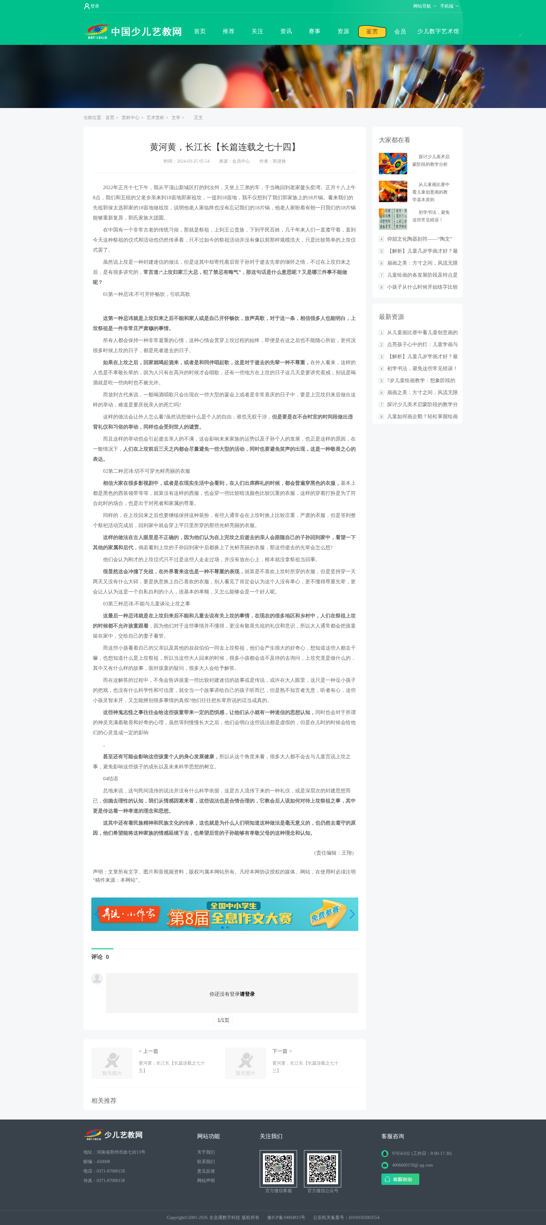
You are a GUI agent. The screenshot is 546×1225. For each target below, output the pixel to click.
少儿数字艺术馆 (438, 31)
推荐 (229, 31)
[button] (222, 927)
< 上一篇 (172, 1059)
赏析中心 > (132, 117)
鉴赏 (372, 31)
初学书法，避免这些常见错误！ (422, 368)
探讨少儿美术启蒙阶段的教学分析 (422, 404)
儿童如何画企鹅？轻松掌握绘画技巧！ (422, 416)
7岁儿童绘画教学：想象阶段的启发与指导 (421, 380)
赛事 (315, 31)
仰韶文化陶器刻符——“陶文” (419, 239)
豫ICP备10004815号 (287, 1217)
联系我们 (206, 1161)
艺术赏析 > (157, 117)
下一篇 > (305, 1059)
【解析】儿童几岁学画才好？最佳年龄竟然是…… (422, 251)
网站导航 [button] (422, 6)
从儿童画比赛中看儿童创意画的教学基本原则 (431, 192)
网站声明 (206, 1180)
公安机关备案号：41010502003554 (346, 1217)
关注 (258, 31)
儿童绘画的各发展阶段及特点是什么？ (422, 275)
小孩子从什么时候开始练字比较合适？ (422, 287)
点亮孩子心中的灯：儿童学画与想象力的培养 (422, 344)
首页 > (112, 117)
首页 (200, 31)
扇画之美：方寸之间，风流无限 (422, 263)
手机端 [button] (446, 6)
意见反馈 (206, 1171)
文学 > (178, 117)
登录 (94, 6)
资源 (343, 31)
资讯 (286, 31)
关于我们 (206, 1152)
